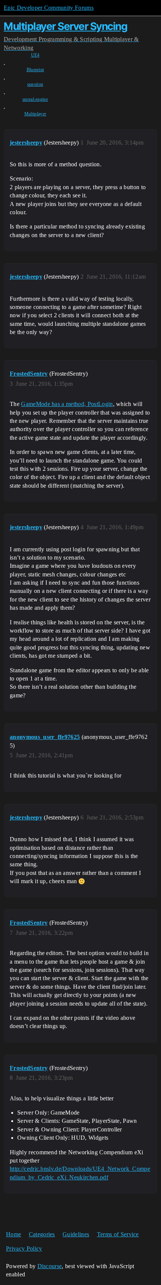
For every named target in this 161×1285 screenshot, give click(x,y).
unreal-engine (35, 99)
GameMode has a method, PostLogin (67, 404)
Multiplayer (35, 113)
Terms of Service (118, 1234)
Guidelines (76, 1234)
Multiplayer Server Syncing (65, 26)
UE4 (35, 55)
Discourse (49, 1266)
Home (13, 1234)
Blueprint (35, 69)
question (35, 84)
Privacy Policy (24, 1248)
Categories (42, 1234)
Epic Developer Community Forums (49, 7)
